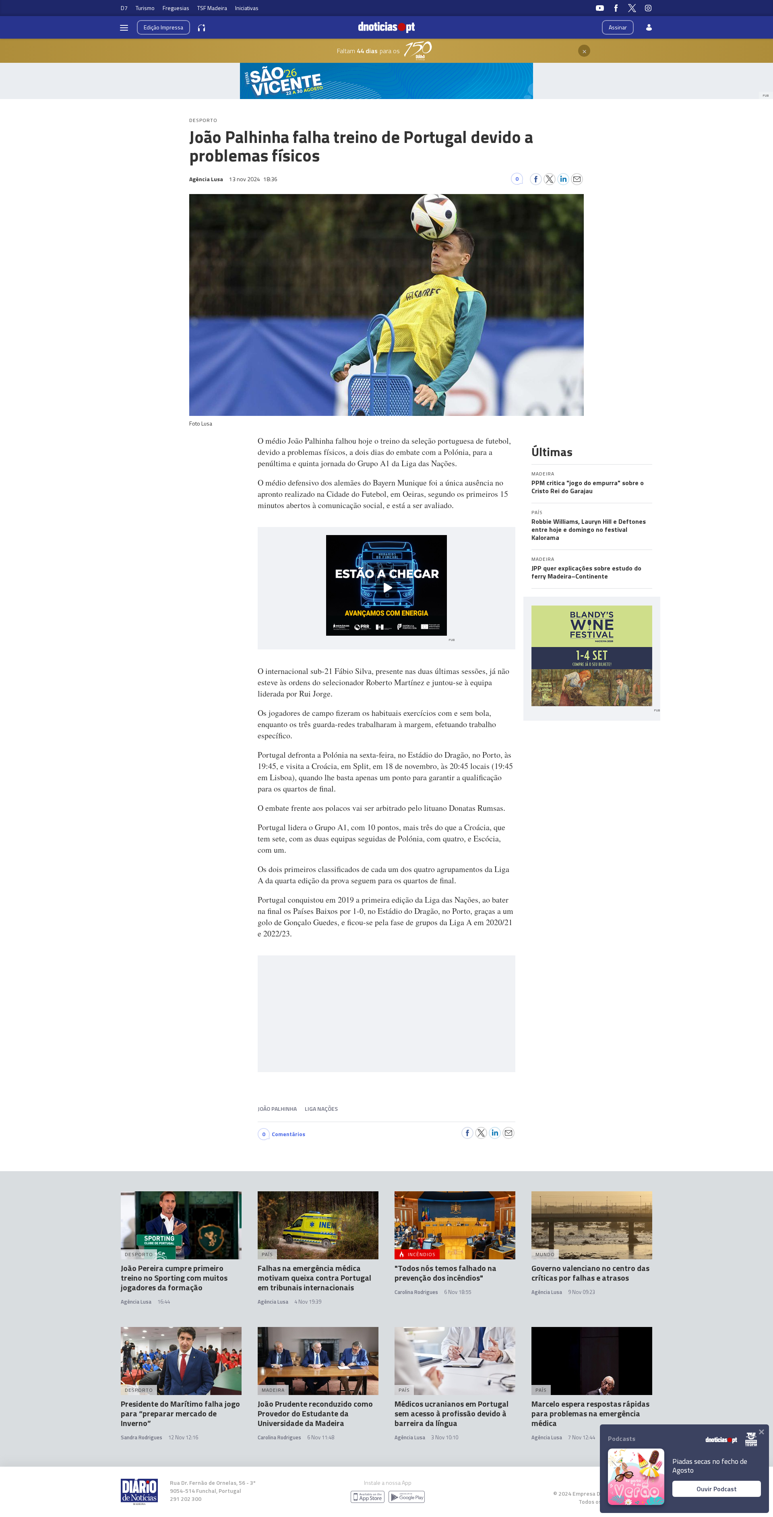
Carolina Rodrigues (416, 1292)
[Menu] (124, 27)
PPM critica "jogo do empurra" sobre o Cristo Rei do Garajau (587, 487)
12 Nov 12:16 (183, 1437)
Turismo (145, 8)
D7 (124, 8)
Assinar (618, 27)
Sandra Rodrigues (141, 1437)
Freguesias (176, 8)
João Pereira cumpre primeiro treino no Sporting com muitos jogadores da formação (174, 1278)
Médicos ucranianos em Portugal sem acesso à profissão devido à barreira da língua (451, 1413)
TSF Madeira (212, 8)
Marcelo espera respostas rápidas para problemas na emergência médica (590, 1413)
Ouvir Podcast (717, 1489)
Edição (163, 27)
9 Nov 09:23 (581, 1292)
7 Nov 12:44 (581, 1437)
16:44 (163, 1302)
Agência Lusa (136, 1302)
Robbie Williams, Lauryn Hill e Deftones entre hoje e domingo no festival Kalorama (588, 529)
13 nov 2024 (253, 179)
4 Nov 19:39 (307, 1302)
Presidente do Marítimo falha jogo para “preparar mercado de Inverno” (180, 1413)
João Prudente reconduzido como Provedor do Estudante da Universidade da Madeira (315, 1413)
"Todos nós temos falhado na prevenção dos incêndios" (445, 1273)
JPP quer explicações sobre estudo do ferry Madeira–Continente (586, 572)
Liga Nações (321, 1108)
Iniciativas (246, 8)
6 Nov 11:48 (320, 1437)
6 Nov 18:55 (457, 1292)
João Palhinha (277, 1108)
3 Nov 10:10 (444, 1437)
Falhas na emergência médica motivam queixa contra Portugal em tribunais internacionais (314, 1278)
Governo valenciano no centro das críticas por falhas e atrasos (590, 1273)
